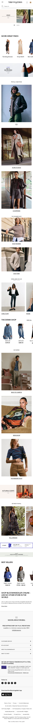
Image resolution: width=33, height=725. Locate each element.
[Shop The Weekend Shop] (16, 457)
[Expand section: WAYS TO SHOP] (16, 654)
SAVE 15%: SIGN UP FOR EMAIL (16, 620)
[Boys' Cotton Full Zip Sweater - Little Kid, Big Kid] (21, 574)
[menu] (2, 2)
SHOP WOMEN (16, 243)
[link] (7, 342)
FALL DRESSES (13, 538)
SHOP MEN (16, 273)
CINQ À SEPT (5, 313)
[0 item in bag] (30, 2)
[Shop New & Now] (16, 414)
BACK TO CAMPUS (16, 392)
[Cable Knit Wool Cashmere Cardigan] (7, 574)
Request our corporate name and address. (18, 718)
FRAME (28, 313)
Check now (26, 672)
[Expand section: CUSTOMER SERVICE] (16, 641)
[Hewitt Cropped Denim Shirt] (7, 331)
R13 (16, 124)
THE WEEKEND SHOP (16, 478)
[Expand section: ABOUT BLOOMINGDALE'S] (16, 649)
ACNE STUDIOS (16, 167)
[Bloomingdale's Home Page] (15, 2)
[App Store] (6, 694)
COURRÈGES (16, 211)
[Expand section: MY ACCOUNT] (16, 645)
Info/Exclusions (16, 630)
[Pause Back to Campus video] (29, 387)
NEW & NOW (16, 435)
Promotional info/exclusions (15, 672)
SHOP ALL (29, 320)
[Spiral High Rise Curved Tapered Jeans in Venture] (21, 331)
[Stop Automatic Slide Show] (14, 25)
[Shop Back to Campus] (16, 371)
